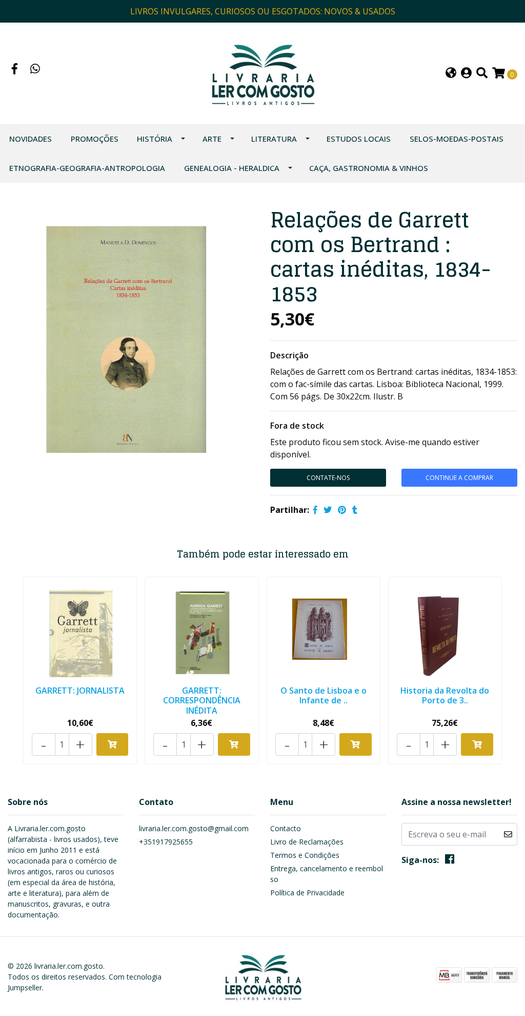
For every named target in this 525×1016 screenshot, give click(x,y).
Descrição (289, 355)
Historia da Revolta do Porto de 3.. (444, 695)
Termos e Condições (304, 855)
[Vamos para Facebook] (15, 69)
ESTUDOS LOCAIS (359, 138)
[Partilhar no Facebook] (315, 509)
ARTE (212, 138)
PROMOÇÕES (94, 138)
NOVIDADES (30, 138)
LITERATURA (274, 138)
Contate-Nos (328, 477)
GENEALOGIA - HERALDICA (231, 168)
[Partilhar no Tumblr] (354, 509)
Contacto (285, 828)
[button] (451, 73)
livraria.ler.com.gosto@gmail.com (194, 828)
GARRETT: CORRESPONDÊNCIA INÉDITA (201, 700)
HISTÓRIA (154, 138)
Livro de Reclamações (307, 842)
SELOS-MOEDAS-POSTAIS (456, 138)
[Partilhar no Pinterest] (342, 509)
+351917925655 (166, 842)
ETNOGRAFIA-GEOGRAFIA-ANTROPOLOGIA (87, 168)
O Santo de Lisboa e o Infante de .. (323, 695)
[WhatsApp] (35, 69)
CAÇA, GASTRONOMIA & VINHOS (368, 168)
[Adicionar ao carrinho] (112, 744)
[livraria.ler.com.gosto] (262, 72)
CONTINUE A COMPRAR (459, 477)
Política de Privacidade (307, 892)
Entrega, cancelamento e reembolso (326, 874)
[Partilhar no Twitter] (328, 509)
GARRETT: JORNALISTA (80, 690)
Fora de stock (297, 425)
